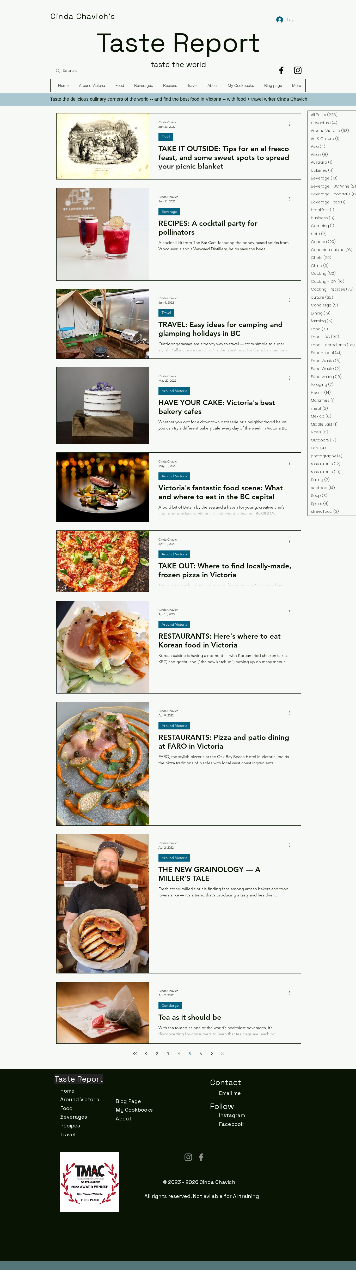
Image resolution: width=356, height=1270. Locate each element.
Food (166, 136)
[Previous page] (146, 1053)
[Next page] (211, 1053)
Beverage (169, 211)
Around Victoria (174, 390)
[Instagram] (298, 70)
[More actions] (291, 124)
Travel (166, 312)
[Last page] (222, 1053)
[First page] (135, 1053)
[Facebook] (281, 70)
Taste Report (178, 43)
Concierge (170, 1005)
